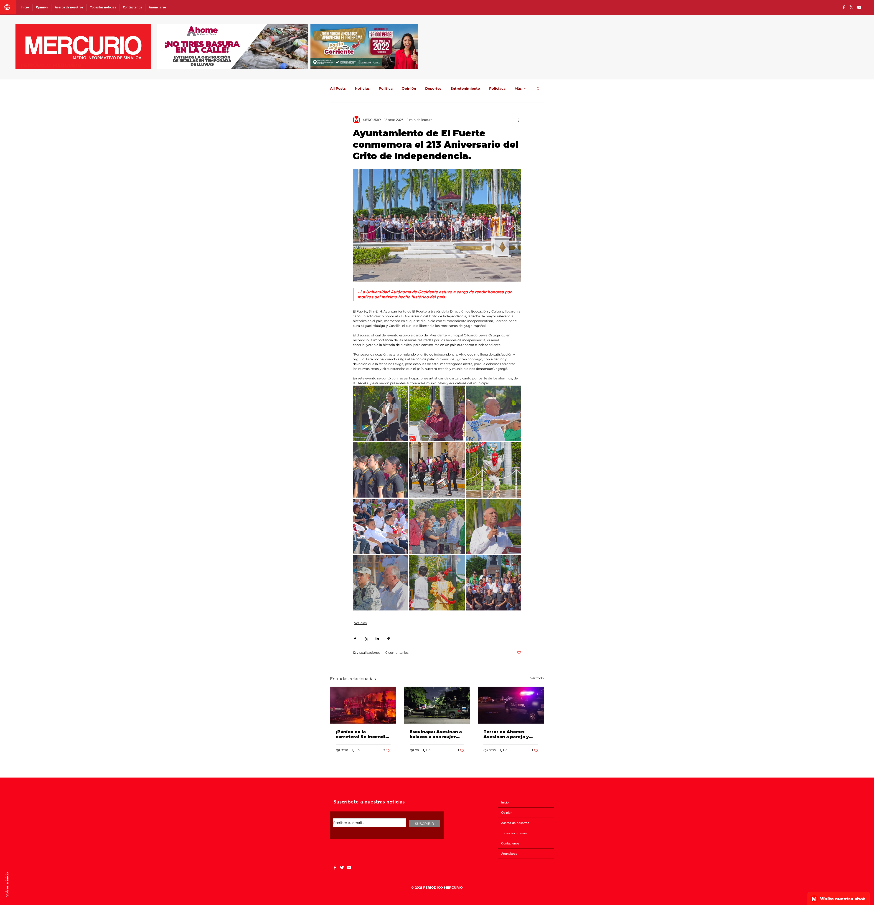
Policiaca (497, 88)
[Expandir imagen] (380, 413)
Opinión (409, 88)
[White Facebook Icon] (335, 867)
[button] (538, 88)
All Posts (338, 88)
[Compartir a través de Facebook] (355, 638)
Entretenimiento (465, 88)
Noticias (362, 88)
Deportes (433, 88)
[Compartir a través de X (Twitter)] (366, 638)
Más (518, 88)
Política (386, 88)
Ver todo (537, 678)
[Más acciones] (518, 119)
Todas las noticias (514, 833)
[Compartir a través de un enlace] (388, 638)
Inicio (505, 802)
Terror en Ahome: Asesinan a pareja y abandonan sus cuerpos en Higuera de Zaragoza (509, 734)
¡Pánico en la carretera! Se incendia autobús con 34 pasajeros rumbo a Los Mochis (362, 734)
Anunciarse (509, 853)
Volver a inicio (7, 884)
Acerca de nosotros (515, 823)
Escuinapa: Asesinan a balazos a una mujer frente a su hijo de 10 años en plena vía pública (436, 734)
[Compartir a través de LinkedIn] (377, 638)
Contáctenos (510, 843)
